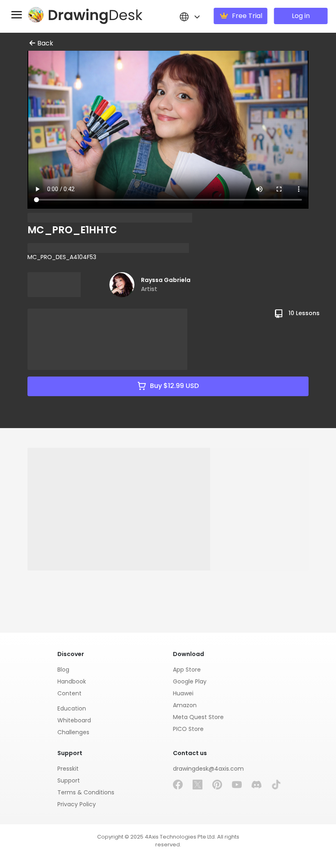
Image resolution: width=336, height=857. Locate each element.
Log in (301, 15)
